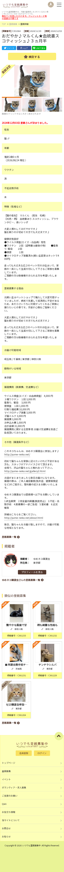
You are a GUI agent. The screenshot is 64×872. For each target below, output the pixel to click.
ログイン (42, 753)
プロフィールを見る (32, 572)
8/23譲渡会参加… (16, 704)
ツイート (10, 48)
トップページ (8, 762)
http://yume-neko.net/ (17, 454)
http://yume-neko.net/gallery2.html (24, 471)
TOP (4, 23)
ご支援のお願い (9, 795)
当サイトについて (11, 820)
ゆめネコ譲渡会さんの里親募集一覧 (21, 580)
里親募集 (13, 23)
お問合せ (6, 828)
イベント (6, 779)
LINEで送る (40, 48)
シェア (25, 48)
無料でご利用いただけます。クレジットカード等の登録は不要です (24, 17)
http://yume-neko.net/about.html (23, 517)
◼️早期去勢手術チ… (16, 664)
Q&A (4, 803)
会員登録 (23, 753)
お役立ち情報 (8, 812)
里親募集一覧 (9, 536)
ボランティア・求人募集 (14, 787)
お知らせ (6, 836)
